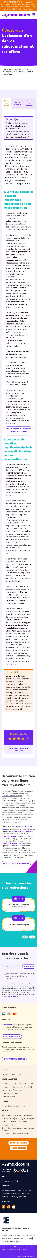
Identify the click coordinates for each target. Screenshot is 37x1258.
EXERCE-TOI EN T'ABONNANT (16, 863)
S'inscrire (29, 966)
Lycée (4, 69)
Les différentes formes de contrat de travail (18, 905)
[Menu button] (33, 14)
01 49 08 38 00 (7, 1024)
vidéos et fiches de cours (12, 843)
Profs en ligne (18, 1148)
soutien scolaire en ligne (12, 796)
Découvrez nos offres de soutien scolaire (18, 429)
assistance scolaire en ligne (13, 836)
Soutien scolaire (18, 1143)
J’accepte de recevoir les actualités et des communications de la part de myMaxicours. (20, 976)
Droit (27, 69)
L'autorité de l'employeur (18, 925)
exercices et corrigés (20, 831)
